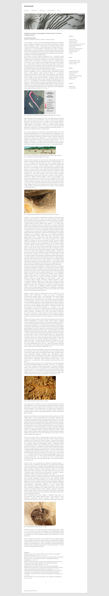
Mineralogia (42, 10)
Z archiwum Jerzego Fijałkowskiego (75, 75)
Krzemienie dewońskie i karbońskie (75, 48)
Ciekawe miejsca (72, 78)
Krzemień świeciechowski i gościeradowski (77, 43)
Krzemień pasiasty (72, 39)
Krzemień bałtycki (72, 46)
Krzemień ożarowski (73, 42)
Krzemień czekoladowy (73, 40)
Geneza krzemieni (50, 10)
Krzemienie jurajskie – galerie (74, 60)
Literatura (71, 53)
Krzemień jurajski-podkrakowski (75, 45)
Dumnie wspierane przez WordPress (30, 590)
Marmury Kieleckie (72, 87)
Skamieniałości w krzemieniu (74, 49)
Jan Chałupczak (72, 74)
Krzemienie (28, 6)
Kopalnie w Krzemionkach (74, 71)
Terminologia (34, 10)
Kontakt (59, 10)
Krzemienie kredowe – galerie (74, 62)
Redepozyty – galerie (73, 63)
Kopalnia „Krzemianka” (73, 72)
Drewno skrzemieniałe (73, 51)
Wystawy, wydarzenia (73, 77)
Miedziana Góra (72, 86)
